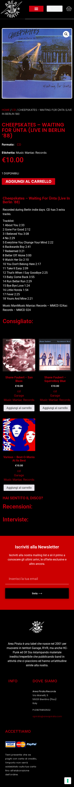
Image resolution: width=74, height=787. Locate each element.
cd (14, 110)
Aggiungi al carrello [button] (19, 408)
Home (6, 110)
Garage (19, 395)
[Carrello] (68, 8)
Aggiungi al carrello (28, 181)
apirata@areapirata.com (47, 716)
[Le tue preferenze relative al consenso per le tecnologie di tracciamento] (67, 780)
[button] (36, 9)
